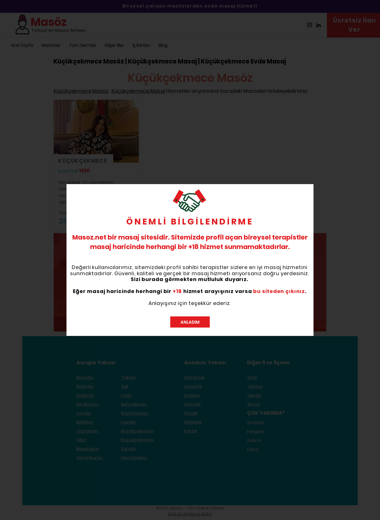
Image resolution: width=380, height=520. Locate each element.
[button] (190, 322)
